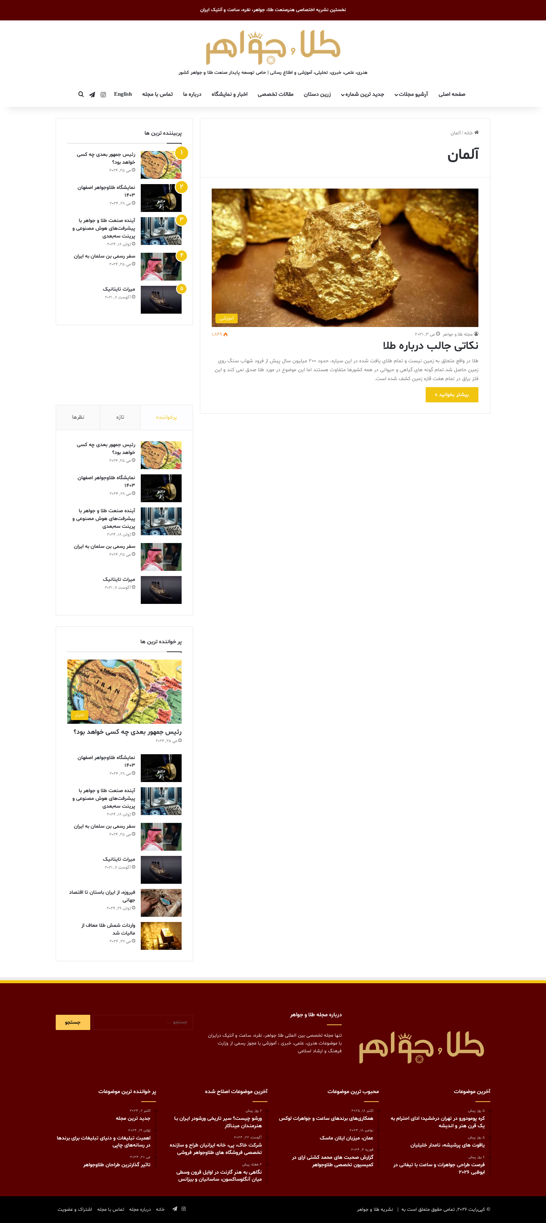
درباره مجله (140, 1209)
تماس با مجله (157, 94)
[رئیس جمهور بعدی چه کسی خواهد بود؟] (161, 165)
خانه (469, 133)
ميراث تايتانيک (119, 289)
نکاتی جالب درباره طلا (430, 346)
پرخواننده (166, 417)
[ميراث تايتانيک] (161, 300)
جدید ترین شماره (364, 94)
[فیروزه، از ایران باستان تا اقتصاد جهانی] (161, 903)
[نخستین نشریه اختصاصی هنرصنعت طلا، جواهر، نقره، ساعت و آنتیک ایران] (273, 46)
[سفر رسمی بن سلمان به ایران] (161, 267)
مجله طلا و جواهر (458, 334)
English (123, 94)
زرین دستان (317, 94)
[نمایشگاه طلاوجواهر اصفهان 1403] (161, 198)
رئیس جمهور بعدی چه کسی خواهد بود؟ (128, 732)
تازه (120, 417)
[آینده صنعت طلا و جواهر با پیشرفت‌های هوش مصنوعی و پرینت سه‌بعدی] (161, 231)
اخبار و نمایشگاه (229, 94)
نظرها (78, 417)
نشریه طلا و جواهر (375, 1209)
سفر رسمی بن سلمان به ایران (104, 256)
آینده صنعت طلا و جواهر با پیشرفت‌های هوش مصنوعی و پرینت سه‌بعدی (103, 228)
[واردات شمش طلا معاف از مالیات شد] (161, 936)
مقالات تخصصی (275, 94)
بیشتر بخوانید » (452, 394)
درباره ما (192, 94)
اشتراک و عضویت (75, 1209)
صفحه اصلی (452, 94)
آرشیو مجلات (413, 94)
